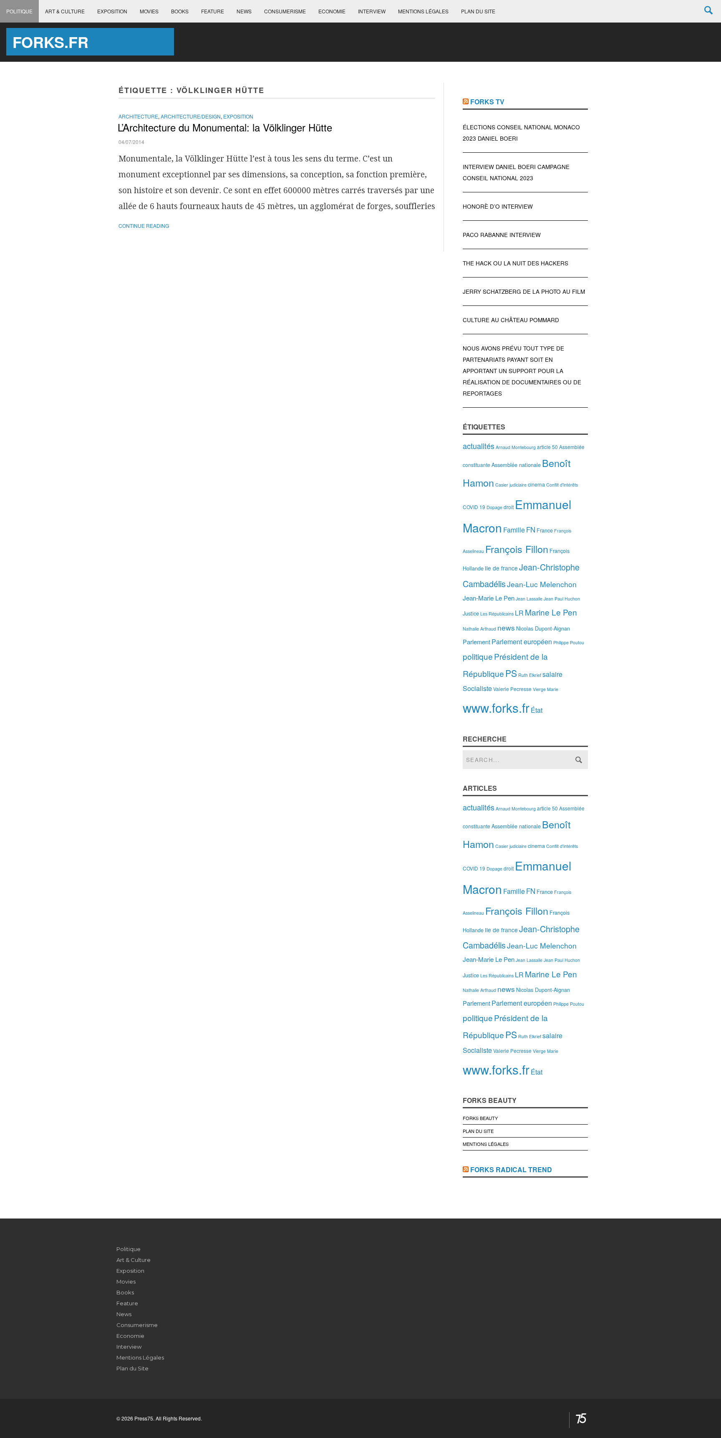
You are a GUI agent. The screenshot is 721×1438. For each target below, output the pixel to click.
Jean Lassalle (529, 598)
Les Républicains (497, 614)
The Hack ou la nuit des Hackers (515, 263)
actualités (478, 445)
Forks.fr (50, 42)
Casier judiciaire (511, 485)
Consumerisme (285, 11)
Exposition (112, 11)
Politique (19, 11)
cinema (536, 484)
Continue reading (143, 225)
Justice (471, 613)
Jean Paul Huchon (562, 598)
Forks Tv (487, 101)
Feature (212, 11)
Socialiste (477, 688)
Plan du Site (478, 11)
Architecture (138, 116)
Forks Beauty (480, 1118)
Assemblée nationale (516, 465)
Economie (331, 11)
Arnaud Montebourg (516, 447)
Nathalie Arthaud (479, 629)
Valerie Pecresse (512, 688)
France (545, 530)
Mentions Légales (423, 11)
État (536, 710)
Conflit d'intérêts (562, 485)
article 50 (547, 446)
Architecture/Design (191, 116)
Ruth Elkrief (529, 675)
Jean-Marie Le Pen (488, 597)
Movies (149, 11)
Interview (372, 11)
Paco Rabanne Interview (502, 235)
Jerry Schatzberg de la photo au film (524, 291)
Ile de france (501, 568)
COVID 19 (474, 506)
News (244, 11)
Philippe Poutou (568, 642)
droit (509, 506)
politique (478, 656)
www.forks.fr (496, 707)
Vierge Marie (545, 689)
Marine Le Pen (551, 612)
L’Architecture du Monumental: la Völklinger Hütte (225, 127)
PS (511, 673)
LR (519, 613)
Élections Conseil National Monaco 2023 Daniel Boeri (521, 132)
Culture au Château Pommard (511, 320)
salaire (552, 674)
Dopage (494, 507)
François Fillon (516, 549)
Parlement (476, 641)
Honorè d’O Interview (498, 206)
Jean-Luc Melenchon (542, 584)
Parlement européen (522, 641)
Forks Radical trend (511, 1169)
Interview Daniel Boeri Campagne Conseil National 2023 (516, 172)
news (506, 627)
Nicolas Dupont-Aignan (543, 628)
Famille (514, 530)
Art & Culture (65, 11)
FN (530, 530)
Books (180, 11)
